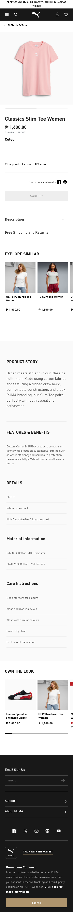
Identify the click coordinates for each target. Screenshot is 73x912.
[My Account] (57, 14)
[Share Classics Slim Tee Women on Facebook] (59, 182)
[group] (20, 285)
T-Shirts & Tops (18, 25)
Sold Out (36, 196)
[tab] (20, 109)
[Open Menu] (8, 14)
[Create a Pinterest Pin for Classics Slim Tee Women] (65, 182)
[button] (8, 14)
